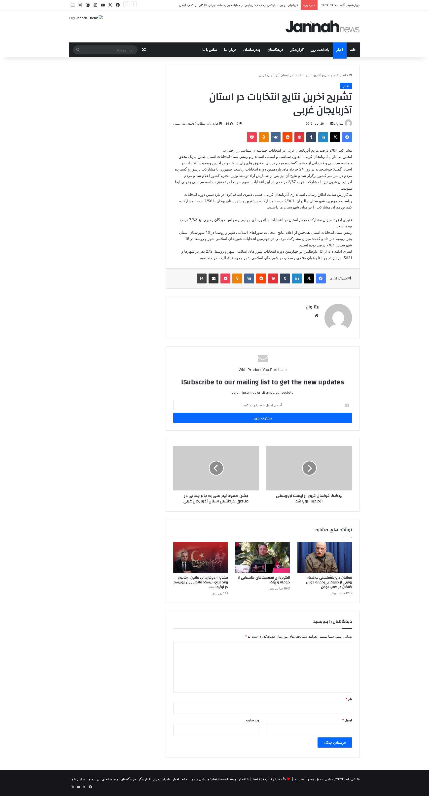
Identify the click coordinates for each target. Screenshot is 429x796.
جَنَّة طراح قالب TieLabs (269, 779)
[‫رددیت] (287, 137)
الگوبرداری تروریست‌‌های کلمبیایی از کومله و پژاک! (264, 580)
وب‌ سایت (252, 720)
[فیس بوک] (347, 137)
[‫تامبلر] (311, 137)
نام (349, 699)
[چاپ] (202, 278)
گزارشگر (297, 50)
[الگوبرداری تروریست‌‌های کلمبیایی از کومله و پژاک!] (262, 557)
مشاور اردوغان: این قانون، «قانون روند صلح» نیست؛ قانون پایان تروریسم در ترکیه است (201, 582)
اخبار (339, 50)
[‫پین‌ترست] (299, 137)
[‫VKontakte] (276, 137)
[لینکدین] (323, 137)
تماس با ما (209, 50)
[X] (335, 137)
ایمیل (347, 720)
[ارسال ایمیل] (331, 123)
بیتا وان (338, 123)
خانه (353, 50)
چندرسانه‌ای (252, 50)
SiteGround (219, 779)
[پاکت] (252, 137)
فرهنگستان (276, 50)
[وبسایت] (317, 316)
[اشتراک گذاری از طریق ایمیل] (213, 278)
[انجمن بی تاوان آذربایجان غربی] (323, 26)
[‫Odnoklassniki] (264, 137)
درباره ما (230, 50)
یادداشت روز (320, 50)
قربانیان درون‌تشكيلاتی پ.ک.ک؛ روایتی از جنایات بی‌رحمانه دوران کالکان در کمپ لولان (329, 582)
